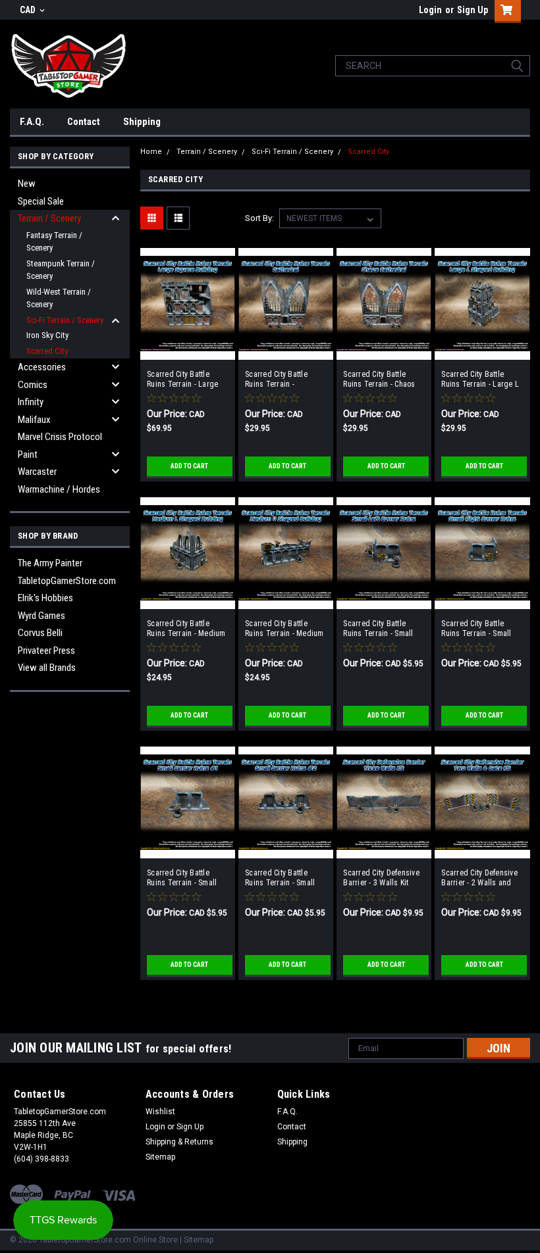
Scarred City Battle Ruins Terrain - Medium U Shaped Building (284, 629)
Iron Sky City (47, 335)
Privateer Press (46, 650)
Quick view (188, 350)
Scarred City (47, 351)
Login (430, 10)
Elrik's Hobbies (45, 598)
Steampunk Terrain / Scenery (60, 270)
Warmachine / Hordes (59, 489)
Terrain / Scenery (49, 218)
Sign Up (472, 10)
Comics (32, 385)
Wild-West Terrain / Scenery (58, 298)
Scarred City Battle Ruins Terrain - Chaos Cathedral (379, 379)
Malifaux (34, 420)
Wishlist (160, 1111)
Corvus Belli (40, 633)
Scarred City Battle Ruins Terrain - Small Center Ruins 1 (182, 878)
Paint (28, 454)
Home (151, 151)
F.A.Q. (32, 122)
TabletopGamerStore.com (67, 581)
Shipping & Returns (179, 1141)
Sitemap (160, 1157)
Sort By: (259, 218)
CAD (29, 10)
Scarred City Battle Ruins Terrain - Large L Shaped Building (480, 379)
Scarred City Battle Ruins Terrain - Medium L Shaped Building (186, 629)
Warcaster (37, 472)
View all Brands (47, 668)
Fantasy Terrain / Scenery (54, 241)
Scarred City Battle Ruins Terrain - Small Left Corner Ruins (378, 629)
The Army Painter (50, 563)
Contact (83, 122)
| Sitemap (196, 1239)
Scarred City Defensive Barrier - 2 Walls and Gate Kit (479, 878)
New (27, 183)
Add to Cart (189, 466)
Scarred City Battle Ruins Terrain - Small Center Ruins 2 (280, 878)
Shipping (142, 122)
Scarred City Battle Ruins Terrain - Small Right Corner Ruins (476, 629)
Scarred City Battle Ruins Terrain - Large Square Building (182, 379)
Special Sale (41, 201)
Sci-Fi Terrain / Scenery (64, 320)
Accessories (42, 367)
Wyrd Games (41, 616)
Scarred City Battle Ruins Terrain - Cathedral (276, 379)
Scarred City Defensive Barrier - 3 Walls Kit (381, 877)
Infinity (30, 402)
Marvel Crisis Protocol (60, 437)
